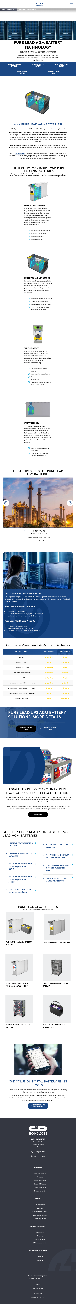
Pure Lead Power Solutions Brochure (21, 844)
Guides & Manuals (40, 1184)
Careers (40, 1208)
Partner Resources (40, 1180)
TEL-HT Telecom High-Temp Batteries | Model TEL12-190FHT (57, 868)
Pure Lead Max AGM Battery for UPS (19, 943)
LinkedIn (40, 1257)
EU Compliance (40, 1239)
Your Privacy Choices (38, 1298)
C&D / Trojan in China (40, 1215)
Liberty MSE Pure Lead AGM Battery (55, 984)
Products (40, 1177)
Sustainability (39, 1232)
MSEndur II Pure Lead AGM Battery (17, 1026)
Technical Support (40, 1173)
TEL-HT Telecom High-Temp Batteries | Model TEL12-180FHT (20, 866)
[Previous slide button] (6, 503)
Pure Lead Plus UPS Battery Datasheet (21, 854)
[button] (72, 4)
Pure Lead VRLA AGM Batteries (27, 9)
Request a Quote (39, 1191)
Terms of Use (38, 1293)
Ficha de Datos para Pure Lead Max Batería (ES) (20, 891)
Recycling (40, 1236)
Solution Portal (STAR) (39, 1212)
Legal (38, 1284)
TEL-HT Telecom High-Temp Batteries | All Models (57, 856)
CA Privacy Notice (40, 1219)
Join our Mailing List (39, 1187)
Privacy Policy (38, 1289)
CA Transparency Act (40, 1243)
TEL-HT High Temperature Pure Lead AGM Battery (17, 984)
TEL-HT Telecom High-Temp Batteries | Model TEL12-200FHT (20, 879)
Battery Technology (7, 9)
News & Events (40, 1205)
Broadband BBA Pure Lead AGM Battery (55, 1026)
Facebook (40, 1260)
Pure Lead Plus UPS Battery (57, 942)
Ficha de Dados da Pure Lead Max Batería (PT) (56, 879)
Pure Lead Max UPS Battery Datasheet (57, 845)
